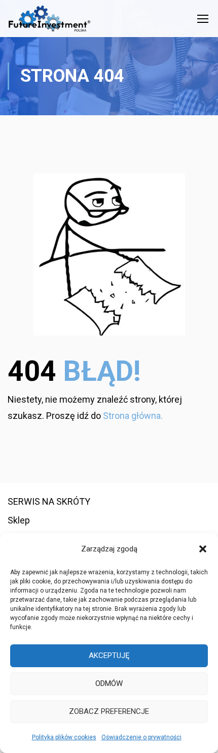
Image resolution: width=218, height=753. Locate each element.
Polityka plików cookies (64, 737)
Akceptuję (109, 655)
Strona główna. (133, 415)
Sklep (19, 520)
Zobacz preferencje (109, 711)
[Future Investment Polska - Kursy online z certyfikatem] (49, 21)
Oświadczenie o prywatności (141, 737)
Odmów (109, 683)
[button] (203, 549)
